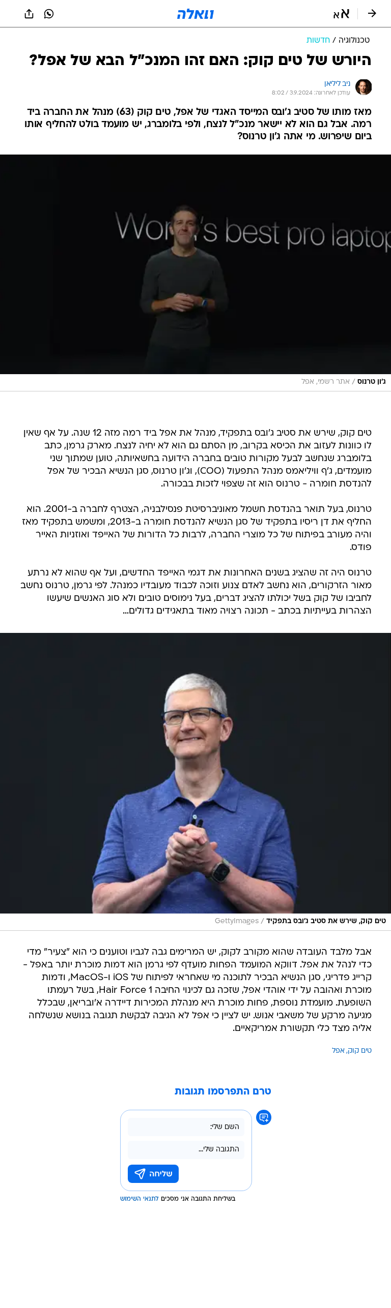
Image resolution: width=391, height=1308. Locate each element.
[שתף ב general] (29, 13)
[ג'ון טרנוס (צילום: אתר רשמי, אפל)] (195, 273)
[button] (341, 13)
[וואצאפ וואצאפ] (49, 14)
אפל (338, 1051)
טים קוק (360, 1051)
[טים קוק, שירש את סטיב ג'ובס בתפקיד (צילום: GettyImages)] (195, 782)
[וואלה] (195, 14)
